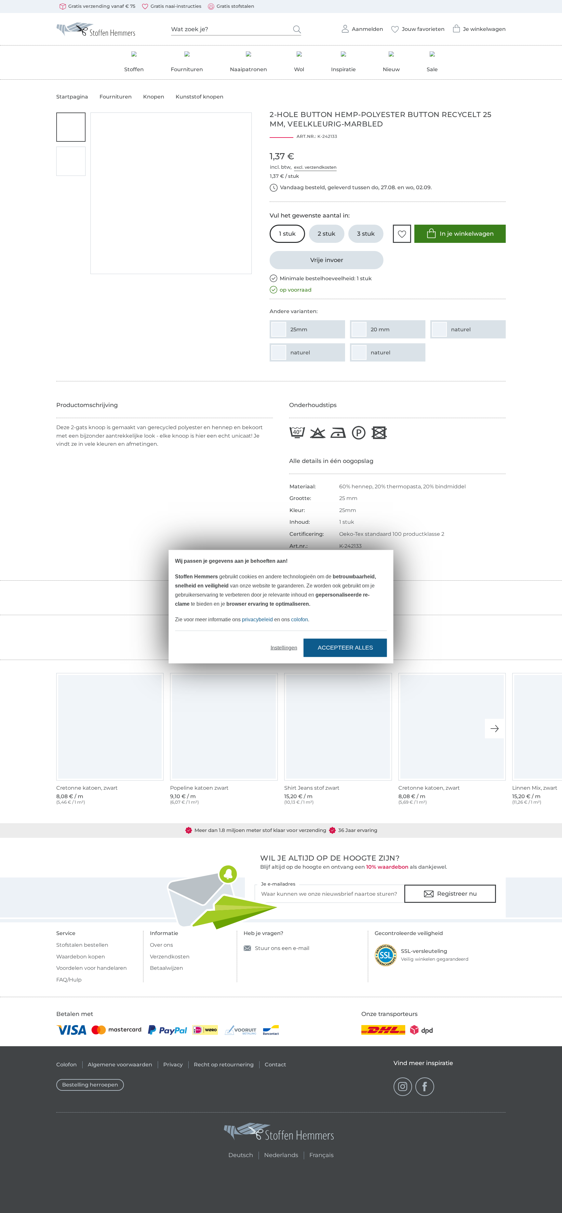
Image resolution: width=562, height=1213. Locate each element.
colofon (299, 619)
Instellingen (284, 647)
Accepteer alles (345, 647)
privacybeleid (257, 619)
